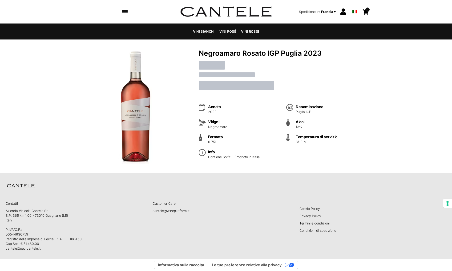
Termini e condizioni (314, 223)
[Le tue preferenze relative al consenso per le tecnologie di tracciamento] (447, 203)
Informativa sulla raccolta (181, 265)
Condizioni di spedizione (317, 230)
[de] (355, 5)
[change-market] (318, 11)
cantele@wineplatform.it (171, 211)
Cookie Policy (309, 209)
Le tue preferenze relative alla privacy (247, 265)
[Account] (343, 11)
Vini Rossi (250, 31)
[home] (226, 12)
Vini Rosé (227, 31)
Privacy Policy (310, 216)
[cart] (365, 11)
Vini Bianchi (204, 31)
